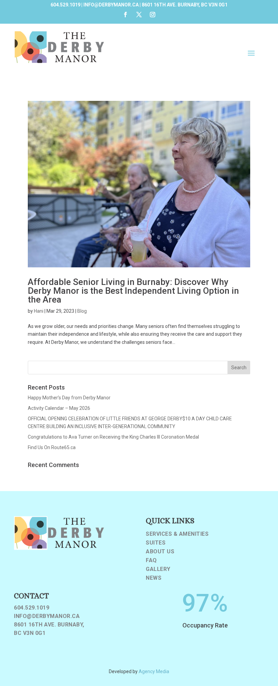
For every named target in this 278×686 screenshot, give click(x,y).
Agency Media (154, 671)
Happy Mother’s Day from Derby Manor (69, 397)
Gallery (158, 569)
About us (160, 552)
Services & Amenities (177, 534)
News (153, 578)
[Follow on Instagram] (152, 14)
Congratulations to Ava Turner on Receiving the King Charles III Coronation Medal (113, 437)
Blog (82, 311)
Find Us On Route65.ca (52, 447)
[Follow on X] (139, 14)
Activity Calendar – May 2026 (59, 408)
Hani (38, 311)
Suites (155, 543)
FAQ (151, 560)
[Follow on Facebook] (125, 14)
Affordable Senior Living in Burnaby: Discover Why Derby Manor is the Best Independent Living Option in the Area (133, 291)
